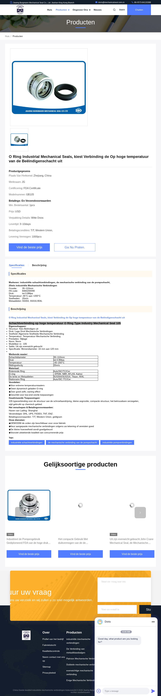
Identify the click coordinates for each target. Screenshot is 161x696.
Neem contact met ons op (53, 659)
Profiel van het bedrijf (53, 639)
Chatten (139, 9)
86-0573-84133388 (142, 2)
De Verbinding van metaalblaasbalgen (75, 651)
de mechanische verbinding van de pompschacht (72, 442)
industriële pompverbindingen (117, 442)
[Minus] (153, 622)
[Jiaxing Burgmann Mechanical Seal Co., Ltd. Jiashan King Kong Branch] (20, 9)
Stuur (150, 609)
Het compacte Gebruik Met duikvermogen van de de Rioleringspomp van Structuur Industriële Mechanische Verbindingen (79, 541)
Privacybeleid (49, 672)
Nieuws (98, 9)
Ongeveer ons (81, 9)
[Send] (153, 691)
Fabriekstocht (49, 645)
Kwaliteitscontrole (51, 651)
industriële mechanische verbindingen (78, 641)
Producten (62, 9)
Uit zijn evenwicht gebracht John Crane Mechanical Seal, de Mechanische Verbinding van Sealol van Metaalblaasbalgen (131, 541)
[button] (20, 512)
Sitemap (46, 666)
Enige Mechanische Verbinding (81, 680)
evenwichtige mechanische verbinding (79, 672)
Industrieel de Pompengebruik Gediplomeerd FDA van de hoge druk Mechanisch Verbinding (27, 541)
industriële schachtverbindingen (26, 442)
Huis (49, 9)
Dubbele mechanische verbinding (83, 664)
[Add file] (99, 691)
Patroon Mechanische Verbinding (82, 658)
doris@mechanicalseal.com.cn (111, 2)
